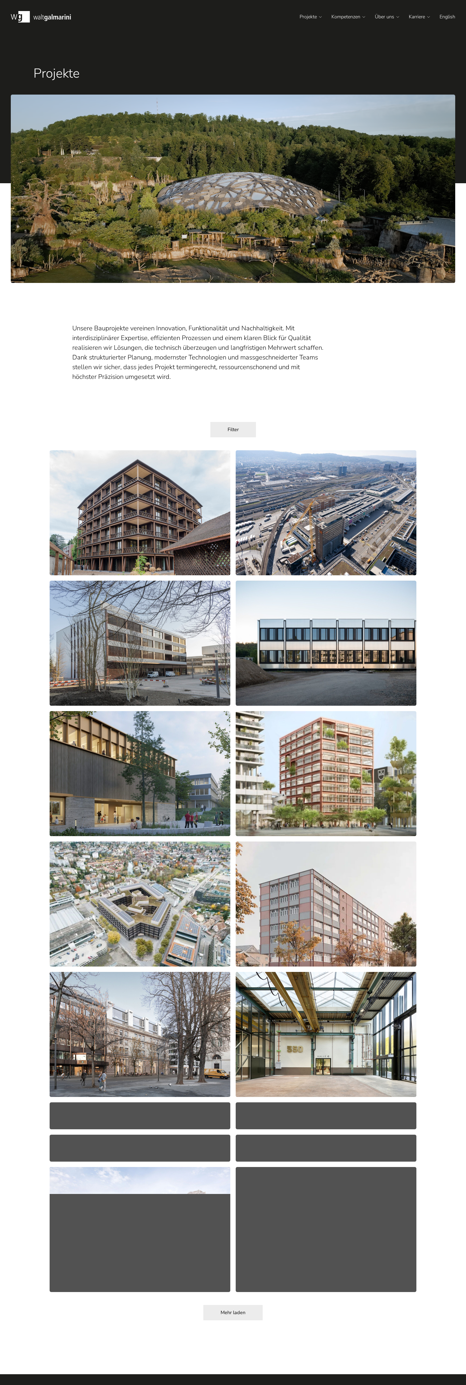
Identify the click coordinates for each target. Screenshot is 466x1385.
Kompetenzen (345, 16)
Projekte (308, 16)
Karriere (417, 16)
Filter (233, 429)
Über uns (384, 16)
